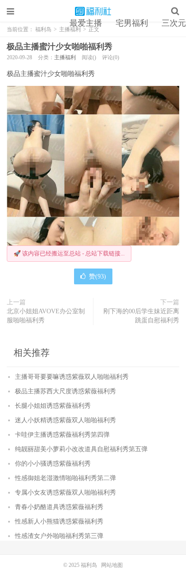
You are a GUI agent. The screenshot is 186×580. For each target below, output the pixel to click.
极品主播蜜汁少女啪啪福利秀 (59, 46)
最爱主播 (86, 23)
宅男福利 (132, 23)
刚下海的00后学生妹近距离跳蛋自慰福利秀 (141, 316)
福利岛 (93, 11)
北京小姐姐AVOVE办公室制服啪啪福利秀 (46, 316)
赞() (97, 276)
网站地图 (112, 565)
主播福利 (65, 57)
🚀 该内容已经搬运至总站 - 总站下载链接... (69, 253)
